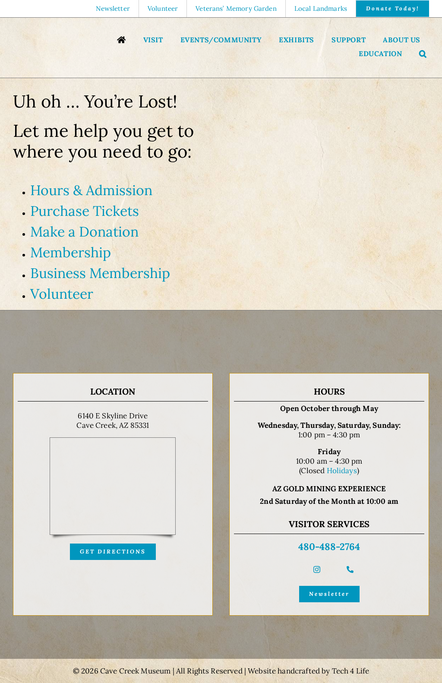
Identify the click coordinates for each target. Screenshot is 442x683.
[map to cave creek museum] (112, 441)
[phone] (350, 569)
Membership (70, 252)
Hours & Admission (91, 190)
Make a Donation (84, 231)
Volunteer (61, 294)
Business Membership (100, 273)
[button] (423, 54)
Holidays (342, 470)
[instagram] (316, 569)
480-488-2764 (329, 547)
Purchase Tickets (84, 211)
